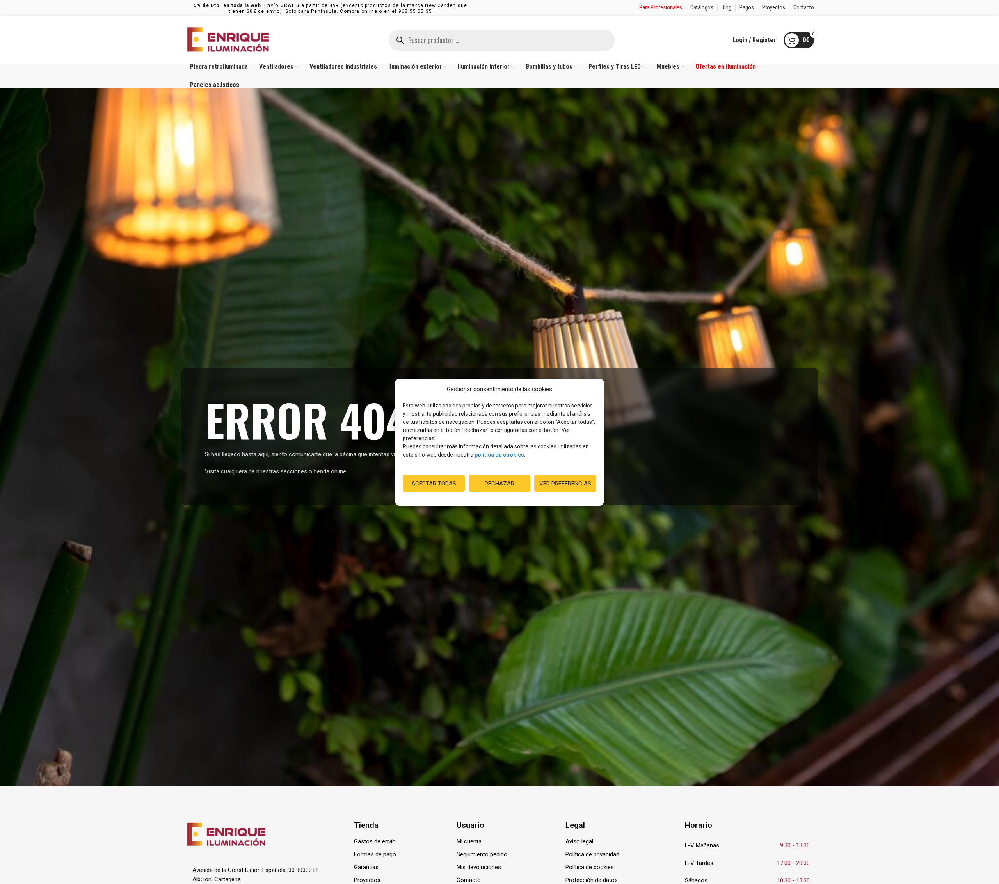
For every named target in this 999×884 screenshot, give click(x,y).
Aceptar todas (433, 483)
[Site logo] (228, 39)
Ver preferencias (565, 483)
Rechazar (499, 483)
